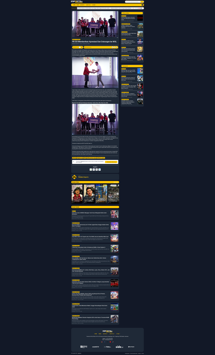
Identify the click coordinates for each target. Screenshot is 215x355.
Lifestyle (88, 4)
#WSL (85, 157)
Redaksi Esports (75, 43)
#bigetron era (80, 157)
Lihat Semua (116, 182)
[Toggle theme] (142, 5)
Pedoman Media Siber (133, 353)
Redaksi (139, 353)
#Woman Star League (91, 157)
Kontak (142, 353)
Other (93, 4)
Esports (82, 4)
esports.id (79, 353)
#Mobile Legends (101, 157)
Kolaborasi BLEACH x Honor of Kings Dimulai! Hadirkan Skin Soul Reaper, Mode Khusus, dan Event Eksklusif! (113, 8)
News (78, 4)
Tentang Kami (127, 353)
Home (74, 4)
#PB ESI (74, 157)
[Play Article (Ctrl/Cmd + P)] (112, 47)
